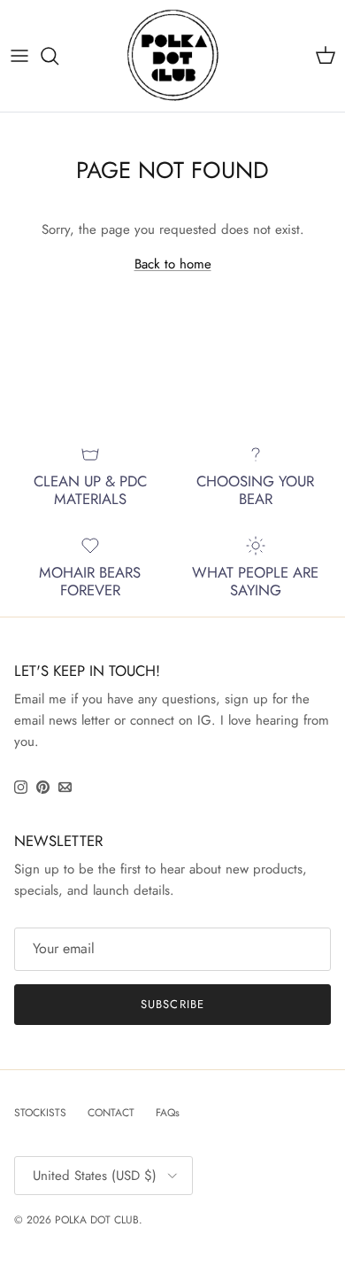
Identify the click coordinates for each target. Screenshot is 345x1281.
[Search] (58, 55)
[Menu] (19, 55)
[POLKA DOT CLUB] (172, 56)
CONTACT (111, 1113)
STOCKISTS (40, 1113)
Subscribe (172, 1004)
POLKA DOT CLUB (97, 1220)
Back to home (172, 264)
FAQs (168, 1113)
